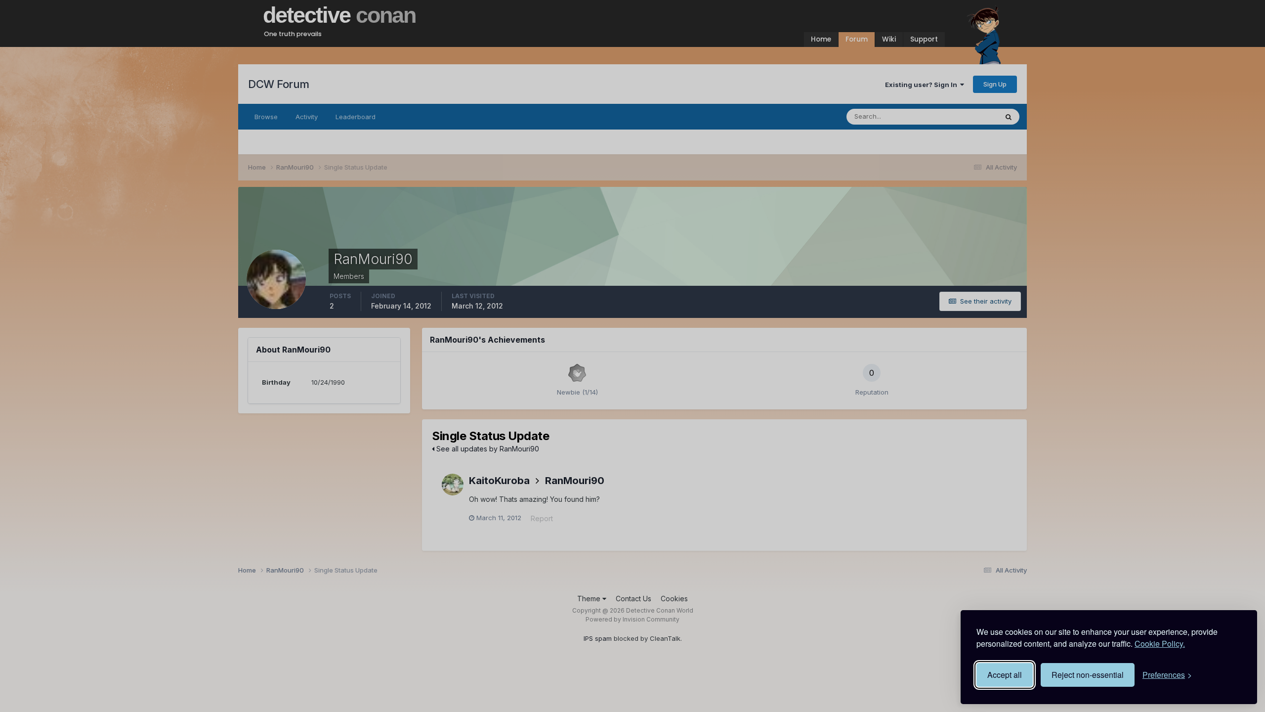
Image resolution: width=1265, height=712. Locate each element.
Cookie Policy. (1160, 643)
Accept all (1004, 674)
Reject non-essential (1088, 674)
